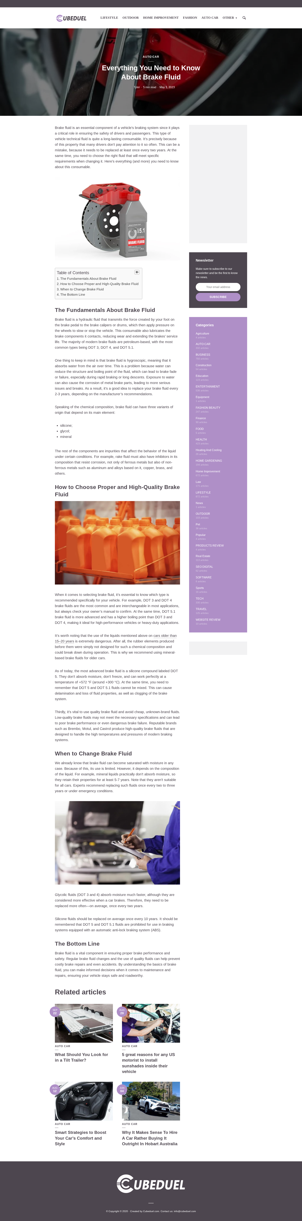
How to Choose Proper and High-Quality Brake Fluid (99, 284)
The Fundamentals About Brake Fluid (88, 278)
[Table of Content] (136, 272)
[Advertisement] (218, 184)
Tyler (137, 87)
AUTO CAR (210, 17)
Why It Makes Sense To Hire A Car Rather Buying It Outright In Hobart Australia (149, 1138)
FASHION (190, 17)
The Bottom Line (72, 294)
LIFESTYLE (109, 17)
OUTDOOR (131, 17)
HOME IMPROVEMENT (161, 17)
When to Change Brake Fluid (82, 289)
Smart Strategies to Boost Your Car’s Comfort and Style (80, 1138)
